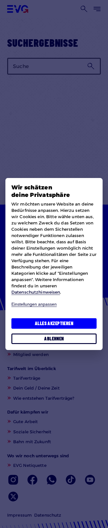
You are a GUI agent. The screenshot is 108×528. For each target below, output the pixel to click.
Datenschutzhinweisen (35, 292)
